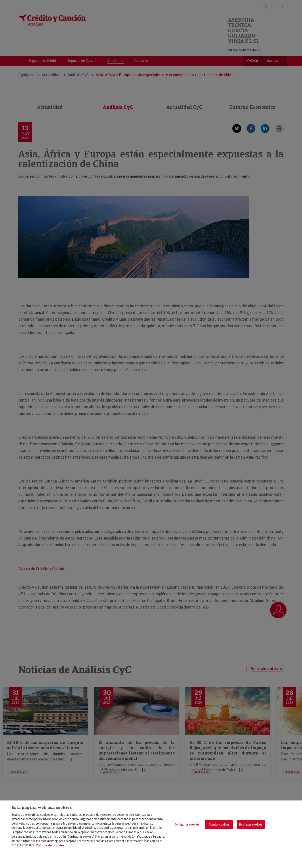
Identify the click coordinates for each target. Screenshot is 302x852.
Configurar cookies (186, 824)
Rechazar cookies (250, 824)
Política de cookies (50, 845)
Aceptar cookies (219, 824)
